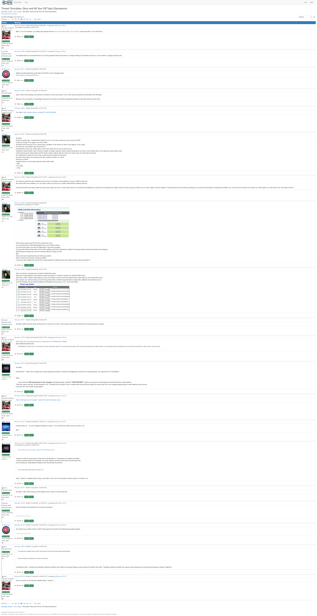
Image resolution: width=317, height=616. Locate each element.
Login (311, 2)
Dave (5, 91)
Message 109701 (20, 320)
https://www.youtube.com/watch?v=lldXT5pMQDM (39, 112)
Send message (6, 41)
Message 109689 (20, 203)
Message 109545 (20, 25)
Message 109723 (20, 396)
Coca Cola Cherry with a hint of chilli (66, 31)
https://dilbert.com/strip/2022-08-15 (27, 75)
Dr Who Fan (6, 69)
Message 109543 (60, 25)
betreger (5, 320)
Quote (31, 36)
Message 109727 (20, 487)
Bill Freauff (6, 422)
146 (35, 19)
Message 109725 (20, 443)
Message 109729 (20, 525)
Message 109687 (20, 134)
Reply (26, 36)
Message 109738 (20, 576)
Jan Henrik (6, 363)
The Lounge (17, 11)
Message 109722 (20, 363)
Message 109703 (20, 337)
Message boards (6, 11)
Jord (4, 26)
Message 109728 (20, 503)
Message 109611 (20, 69)
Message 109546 (20, 51)
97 (30, 19)
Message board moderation (9, 14)
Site (26, 2)
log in (22, 17)
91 (13, 19)
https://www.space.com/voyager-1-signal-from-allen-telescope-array (38, 400)
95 (24, 19)
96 (27, 19)
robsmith (5, 51)
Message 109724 (20, 421)
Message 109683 (20, 108)
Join (305, 2)
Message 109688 (20, 177)
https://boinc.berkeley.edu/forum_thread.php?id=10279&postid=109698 (43, 341)
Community (18, 2)
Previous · (4, 19)
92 (16, 19)
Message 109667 (20, 90)
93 (18, 19)
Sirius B (4, 134)
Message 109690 (20, 269)
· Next (39, 19)
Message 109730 (20, 546)
